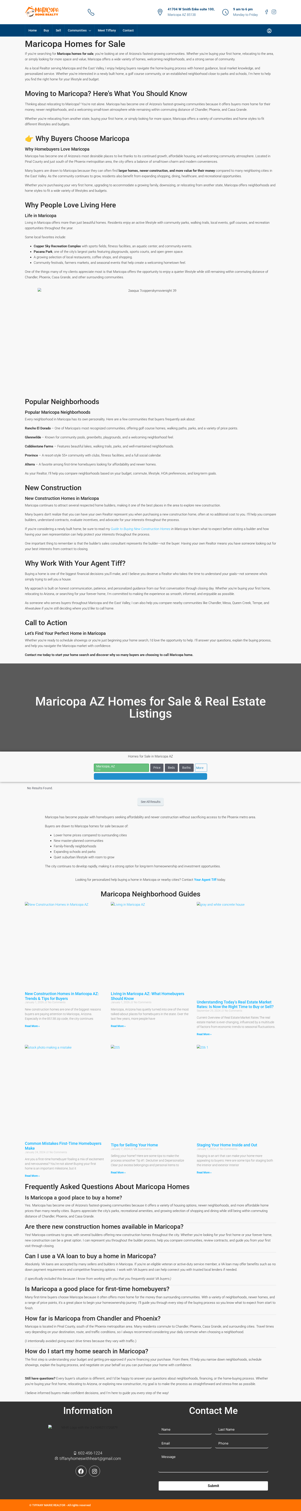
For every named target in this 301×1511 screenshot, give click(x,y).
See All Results (150, 802)
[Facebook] (81, 1471)
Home (32, 30)
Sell (58, 30)
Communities (77, 30)
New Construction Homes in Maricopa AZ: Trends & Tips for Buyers (62, 996)
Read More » (32, 1026)
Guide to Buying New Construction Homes (140, 529)
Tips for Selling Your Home (134, 1145)
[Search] (150, 776)
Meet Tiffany (107, 30)
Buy (46, 30)
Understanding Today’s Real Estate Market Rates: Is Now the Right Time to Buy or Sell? (235, 1004)
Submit (213, 1486)
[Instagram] (94, 1471)
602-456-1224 (110, 9)
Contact (128, 30)
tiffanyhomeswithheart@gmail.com (124, 15)
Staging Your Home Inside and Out (227, 1145)
